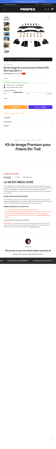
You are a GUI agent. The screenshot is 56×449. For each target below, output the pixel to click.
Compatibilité (7, 117)
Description (7, 177)
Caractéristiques (8, 121)
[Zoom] (48, 17)
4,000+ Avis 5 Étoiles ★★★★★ (10, 4)
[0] (51, 9)
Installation (6, 125)
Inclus (18, 177)
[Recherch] (45, 9)
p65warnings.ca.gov (35, 226)
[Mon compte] (48, 9)
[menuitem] (10, 4)
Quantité (5, 98)
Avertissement (27, 177)
